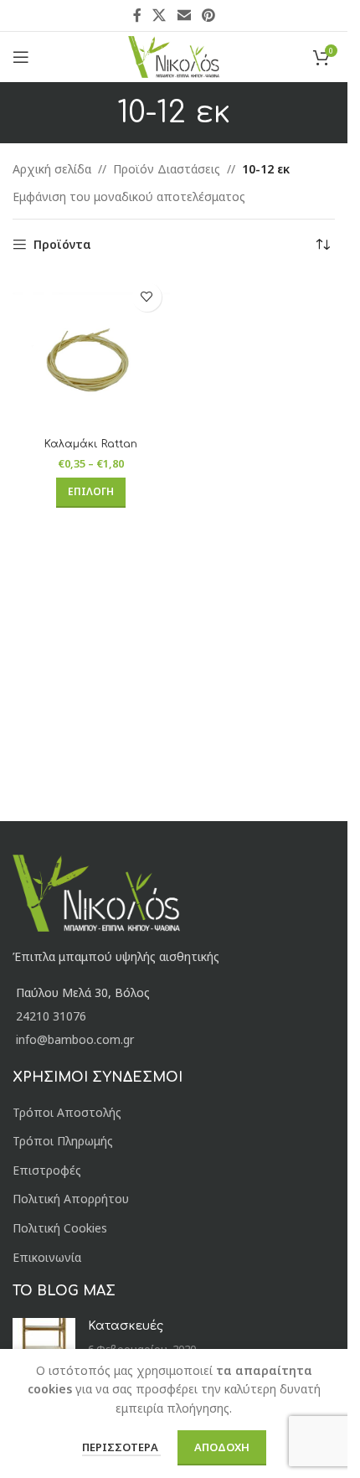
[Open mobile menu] (21, 57)
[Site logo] (173, 56)
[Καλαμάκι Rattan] (91, 353)
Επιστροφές (47, 1170)
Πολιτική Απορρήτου (71, 1199)
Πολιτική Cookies (60, 1228)
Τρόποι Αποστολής (67, 1112)
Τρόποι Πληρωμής (63, 1141)
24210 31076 (51, 1016)
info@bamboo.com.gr (75, 1039)
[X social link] (159, 15)
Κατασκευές (125, 1326)
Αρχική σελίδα (52, 169)
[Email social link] (184, 15)
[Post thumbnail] (44, 1343)
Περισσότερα (121, 1447)
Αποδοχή (221, 1447)
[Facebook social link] (137, 15)
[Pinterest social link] (208, 15)
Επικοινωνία (47, 1257)
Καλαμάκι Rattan (90, 444)
